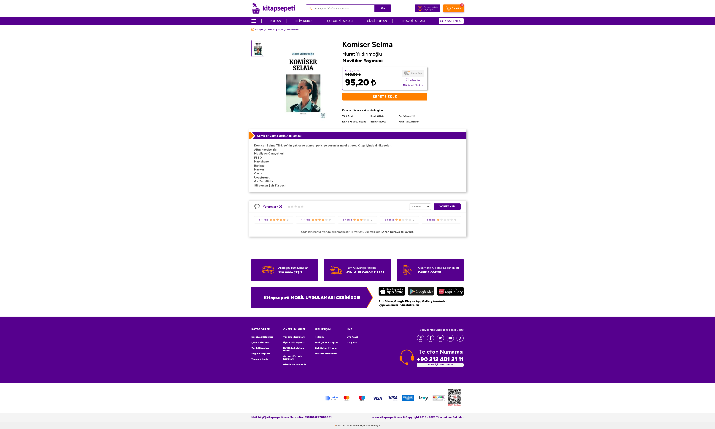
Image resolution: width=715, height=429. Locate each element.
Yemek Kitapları (260, 359)
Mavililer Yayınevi (362, 60)
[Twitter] (440, 340)
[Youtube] (450, 340)
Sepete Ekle (385, 96)
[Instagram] (420, 340)
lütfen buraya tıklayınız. (397, 232)
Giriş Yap (352, 342)
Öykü (281, 29)
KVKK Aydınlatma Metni (293, 349)
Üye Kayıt (352, 337)
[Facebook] (430, 340)
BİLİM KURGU (304, 21)
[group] (303, 83)
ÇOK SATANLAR (451, 21)
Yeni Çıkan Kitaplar (326, 342)
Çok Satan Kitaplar (326, 348)
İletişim (319, 337)
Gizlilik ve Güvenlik (294, 364)
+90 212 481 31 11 (440, 359)
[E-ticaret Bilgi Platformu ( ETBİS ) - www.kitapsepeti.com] (454, 398)
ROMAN (275, 21)
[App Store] (392, 291)
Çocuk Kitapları (260, 342)
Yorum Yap (416, 73)
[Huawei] (450, 291)
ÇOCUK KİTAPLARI (340, 21)
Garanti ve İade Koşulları (292, 357)
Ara (383, 8)
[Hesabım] (420, 8)
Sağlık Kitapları (260, 353)
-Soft (339, 425)
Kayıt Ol (431, 9)
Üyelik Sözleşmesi (293, 342)
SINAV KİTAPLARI (413, 21)
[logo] (273, 8)
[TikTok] (460, 340)
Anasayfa (259, 29)
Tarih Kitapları (260, 348)
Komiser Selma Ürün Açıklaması (279, 136)
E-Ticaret (347, 425)
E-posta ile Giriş (431, 7)
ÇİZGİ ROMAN (377, 21)
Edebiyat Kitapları (262, 337)
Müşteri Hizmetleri (326, 353)
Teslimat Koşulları (294, 337)
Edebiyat (270, 29)
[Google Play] (421, 291)
